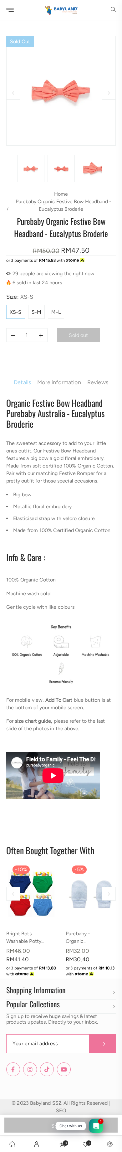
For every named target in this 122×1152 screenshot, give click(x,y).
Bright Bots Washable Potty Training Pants (23, 941)
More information (59, 382)
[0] (85, 1144)
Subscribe (102, 1043)
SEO (61, 1110)
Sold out (60, 1126)
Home (61, 194)
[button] (113, 10)
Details (22, 382)
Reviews (97, 382)
